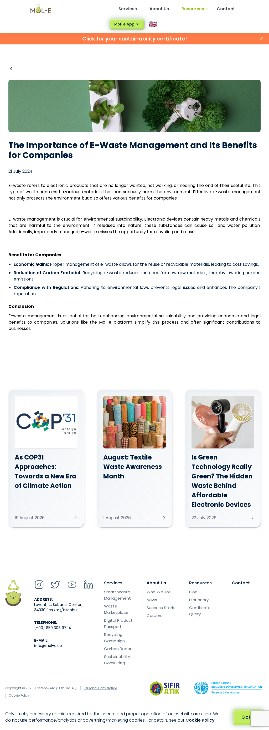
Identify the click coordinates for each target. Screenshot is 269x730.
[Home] (41, 8)
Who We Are (159, 592)
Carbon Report (118, 648)
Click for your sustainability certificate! (134, 38)
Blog (193, 592)
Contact (226, 9)
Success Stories (162, 607)
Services (127, 9)
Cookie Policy (19, 695)
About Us (159, 9)
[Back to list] (11, 68)
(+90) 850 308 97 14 (52, 627)
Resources (193, 9)
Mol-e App (124, 24)
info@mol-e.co (48, 645)
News (152, 600)
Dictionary (199, 600)
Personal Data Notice (100, 688)
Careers (154, 615)
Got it (248, 717)
